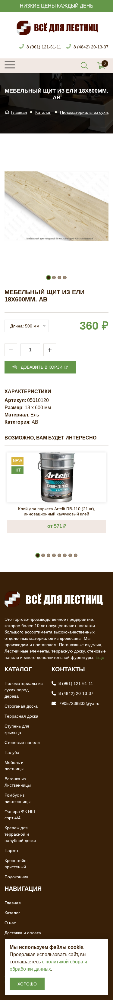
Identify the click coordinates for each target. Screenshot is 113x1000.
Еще (100, 657)
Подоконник (16, 876)
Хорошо (27, 984)
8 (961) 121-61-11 (44, 46)
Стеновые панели (22, 742)
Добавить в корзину (44, 367)
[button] (48, 277)
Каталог (43, 112)
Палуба (12, 752)
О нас (10, 922)
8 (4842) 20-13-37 (91, 46)
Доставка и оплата (23, 932)
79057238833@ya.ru (79, 703)
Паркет (11, 850)
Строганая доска (21, 706)
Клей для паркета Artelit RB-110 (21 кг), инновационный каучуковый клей (56, 511)
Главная (19, 112)
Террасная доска (21, 716)
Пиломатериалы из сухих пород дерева (23, 690)
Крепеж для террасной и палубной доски (20, 834)
